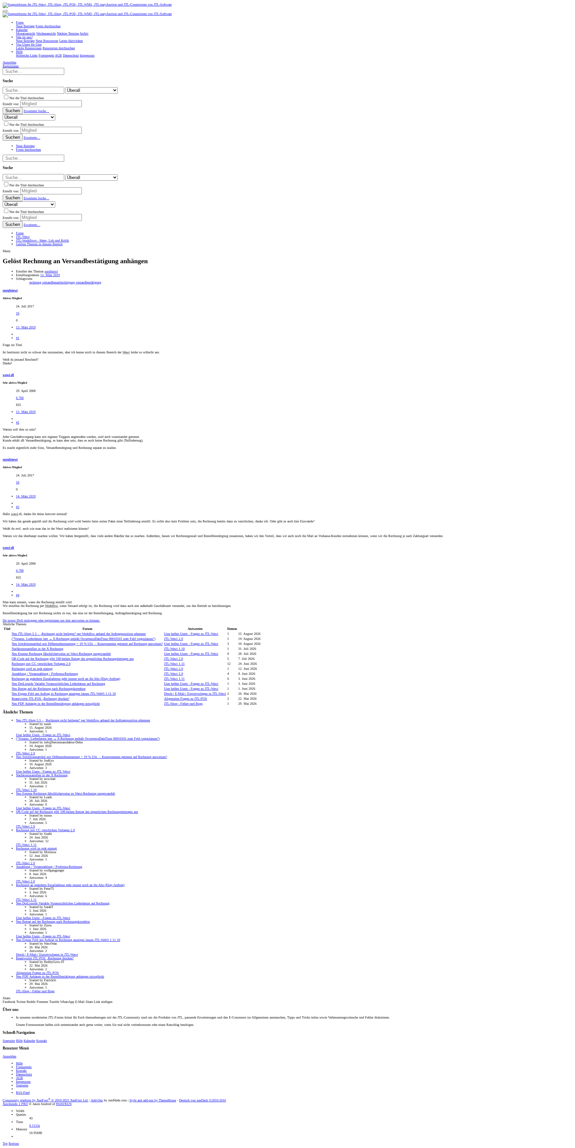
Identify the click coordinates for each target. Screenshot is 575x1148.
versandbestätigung (88, 282)
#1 (17, 338)
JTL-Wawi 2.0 (173, 639)
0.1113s (34, 1125)
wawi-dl (8, 375)
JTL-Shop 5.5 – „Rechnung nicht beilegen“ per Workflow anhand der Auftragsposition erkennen (79, 634)
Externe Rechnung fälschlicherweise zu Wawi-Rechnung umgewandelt (61, 654)
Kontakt (41, 1041)
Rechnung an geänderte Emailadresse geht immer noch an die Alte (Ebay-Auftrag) (66, 678)
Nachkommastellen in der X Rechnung (37, 649)
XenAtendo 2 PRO (15, 1104)
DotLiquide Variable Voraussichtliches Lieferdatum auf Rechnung (58, 683)
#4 (17, 595)
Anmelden (9, 1056)
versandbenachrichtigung (59, 282)
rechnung (35, 282)
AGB (19, 1078)
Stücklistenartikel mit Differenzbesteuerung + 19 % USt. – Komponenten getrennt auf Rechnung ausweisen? (87, 644)
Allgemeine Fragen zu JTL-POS (185, 698)
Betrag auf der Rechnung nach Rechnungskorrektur (49, 688)
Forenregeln (24, 1067)
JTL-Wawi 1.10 (174, 649)
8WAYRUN (64, 1104)
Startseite (9, 1041)
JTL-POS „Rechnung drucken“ (41, 698)
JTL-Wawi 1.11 (174, 664)
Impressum (23, 1081)
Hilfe (19, 1041)
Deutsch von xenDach (202, 1100)
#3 (17, 507)
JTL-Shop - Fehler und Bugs (183, 703)
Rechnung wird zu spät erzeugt (32, 668)
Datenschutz (24, 1074)
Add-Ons (97, 1100)
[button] (5, 11)
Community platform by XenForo (46, 1100)
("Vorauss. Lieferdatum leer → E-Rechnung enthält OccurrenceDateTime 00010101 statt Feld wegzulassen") (83, 639)
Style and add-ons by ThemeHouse (152, 1100)
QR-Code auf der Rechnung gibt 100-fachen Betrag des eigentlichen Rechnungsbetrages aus (73, 659)
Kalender (29, 1041)
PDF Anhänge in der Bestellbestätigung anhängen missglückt (56, 703)
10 (17, 313)
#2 (17, 422)
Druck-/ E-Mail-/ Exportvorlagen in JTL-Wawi (195, 693)
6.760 (20, 398)
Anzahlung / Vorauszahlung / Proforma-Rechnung (45, 673)
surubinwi (51, 271)
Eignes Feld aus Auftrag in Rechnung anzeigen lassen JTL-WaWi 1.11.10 (64, 693)
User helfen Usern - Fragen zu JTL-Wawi (191, 634)
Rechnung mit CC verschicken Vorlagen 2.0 (41, 664)
